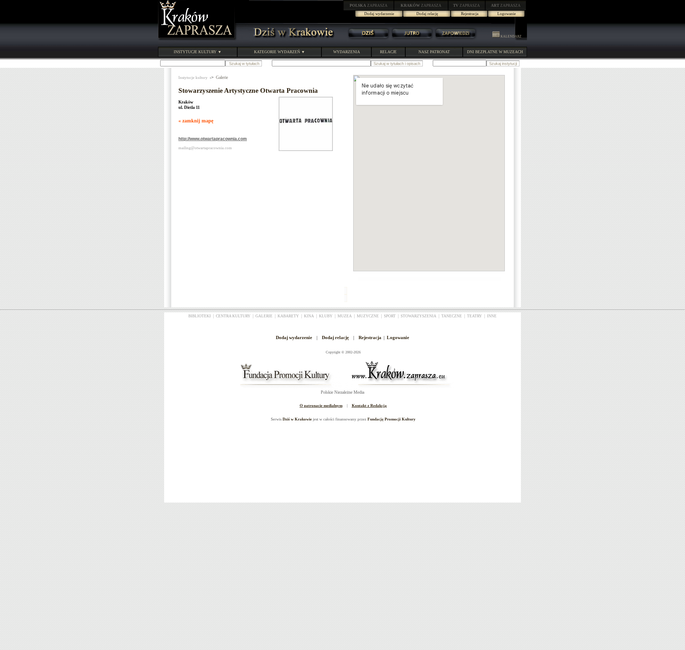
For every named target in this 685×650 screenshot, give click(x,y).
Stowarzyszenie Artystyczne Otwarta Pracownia (248, 90)
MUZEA (345, 316)
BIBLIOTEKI (199, 316)
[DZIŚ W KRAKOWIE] (291, 39)
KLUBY (326, 316)
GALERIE (264, 316)
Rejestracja (469, 13)
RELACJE (388, 52)
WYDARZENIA (346, 52)
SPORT (390, 316)
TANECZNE (451, 316)
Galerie (222, 77)
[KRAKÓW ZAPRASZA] (197, 39)
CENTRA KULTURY (233, 316)
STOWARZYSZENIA (418, 316)
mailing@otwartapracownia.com (205, 148)
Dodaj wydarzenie (379, 13)
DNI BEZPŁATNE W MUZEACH (495, 52)
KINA (309, 316)
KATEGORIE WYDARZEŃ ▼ (279, 52)
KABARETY (288, 316)
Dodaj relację (427, 13)
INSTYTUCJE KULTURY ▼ (198, 52)
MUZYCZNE (368, 316)
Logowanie (506, 13)
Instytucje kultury (193, 77)
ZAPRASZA (368, 5)
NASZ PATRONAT (434, 52)
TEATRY (474, 316)
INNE (492, 316)
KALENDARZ (511, 36)
